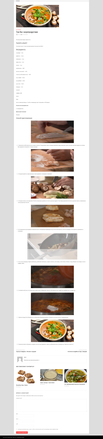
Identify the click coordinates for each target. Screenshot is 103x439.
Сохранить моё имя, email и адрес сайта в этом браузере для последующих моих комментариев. (38, 429)
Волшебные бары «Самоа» (22, 385)
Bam (23, 437)
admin (21, 34)
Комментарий (19, 398)
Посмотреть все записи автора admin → (31, 360)
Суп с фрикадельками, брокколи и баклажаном (74, 384)
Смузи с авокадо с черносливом (47, 382)
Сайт (17, 423)
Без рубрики (18, 29)
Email (17, 418)
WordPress (20, 437)
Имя (17, 413)
